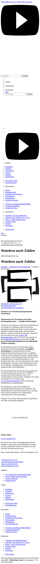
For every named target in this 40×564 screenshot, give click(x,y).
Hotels (7, 190)
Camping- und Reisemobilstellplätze (18, 204)
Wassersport (9, 171)
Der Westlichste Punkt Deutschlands (18, 474)
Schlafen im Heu (11, 208)
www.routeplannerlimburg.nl (11, 381)
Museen (8, 175)
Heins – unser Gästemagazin (15, 220)
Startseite (4, 267)
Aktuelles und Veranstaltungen (16, 216)
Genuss (8, 173)
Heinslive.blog (10, 481)
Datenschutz (9, 229)
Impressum (9, 226)
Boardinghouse (10, 192)
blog (6, 92)
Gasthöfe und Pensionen (13, 194)
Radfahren (9, 167)
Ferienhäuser (9, 198)
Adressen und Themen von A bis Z (17, 218)
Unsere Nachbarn (11, 478)
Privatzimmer (10, 196)
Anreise (8, 224)
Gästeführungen (11, 183)
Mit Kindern (9, 177)
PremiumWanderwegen (12, 339)
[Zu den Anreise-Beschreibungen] (10, 466)
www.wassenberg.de (8, 439)
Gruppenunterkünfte (12, 206)
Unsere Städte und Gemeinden (16, 476)
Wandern (8, 169)
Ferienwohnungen (11, 200)
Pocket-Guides (10, 222)
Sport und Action (11, 180)
